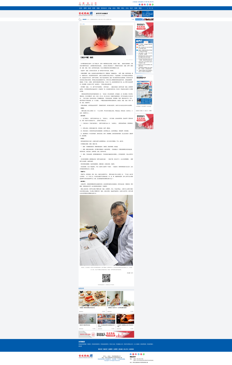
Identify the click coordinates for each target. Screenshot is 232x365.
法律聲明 (115, 349)
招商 (135, 8)
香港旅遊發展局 (104, 344)
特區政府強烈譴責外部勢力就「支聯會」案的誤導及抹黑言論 (145, 59)
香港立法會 (112, 344)
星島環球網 (143, 344)
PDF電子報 (146, 1)
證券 (93, 8)
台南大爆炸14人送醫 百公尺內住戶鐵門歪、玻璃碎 (145, 54)
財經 (89, 8)
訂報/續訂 (135, 1)
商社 (122, 8)
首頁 (80, 8)
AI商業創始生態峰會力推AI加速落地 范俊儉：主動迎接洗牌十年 (145, 68)
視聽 (98, 8)
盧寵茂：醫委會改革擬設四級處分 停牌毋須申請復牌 (145, 51)
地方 (131, 8)
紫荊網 (80, 346)
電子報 (151, 1)
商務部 (89, 344)
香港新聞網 (149, 344)
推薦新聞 (81, 288)
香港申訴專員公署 (128, 344)
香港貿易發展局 (95, 344)
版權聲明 (110, 349)
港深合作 (104, 8)
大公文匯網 (136, 344)
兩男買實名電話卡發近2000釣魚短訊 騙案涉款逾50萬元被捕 (145, 56)
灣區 (118, 8)
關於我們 (100, 349)
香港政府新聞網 (82, 344)
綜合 (114, 8)
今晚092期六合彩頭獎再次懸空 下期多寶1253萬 (145, 62)
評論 (109, 8)
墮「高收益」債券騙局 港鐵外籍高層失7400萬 (145, 45)
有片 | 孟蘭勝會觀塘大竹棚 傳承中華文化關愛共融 (110, 19)
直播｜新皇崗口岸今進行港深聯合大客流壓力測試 (145, 48)
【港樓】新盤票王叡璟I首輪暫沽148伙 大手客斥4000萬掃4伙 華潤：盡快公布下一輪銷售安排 (145, 71)
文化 (127, 8)
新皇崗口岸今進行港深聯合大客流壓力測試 (145, 65)
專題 (140, 8)
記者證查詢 (131, 349)
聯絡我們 (105, 349)
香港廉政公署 (119, 344)
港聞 (85, 8)
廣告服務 (140, 1)
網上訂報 (126, 349)
